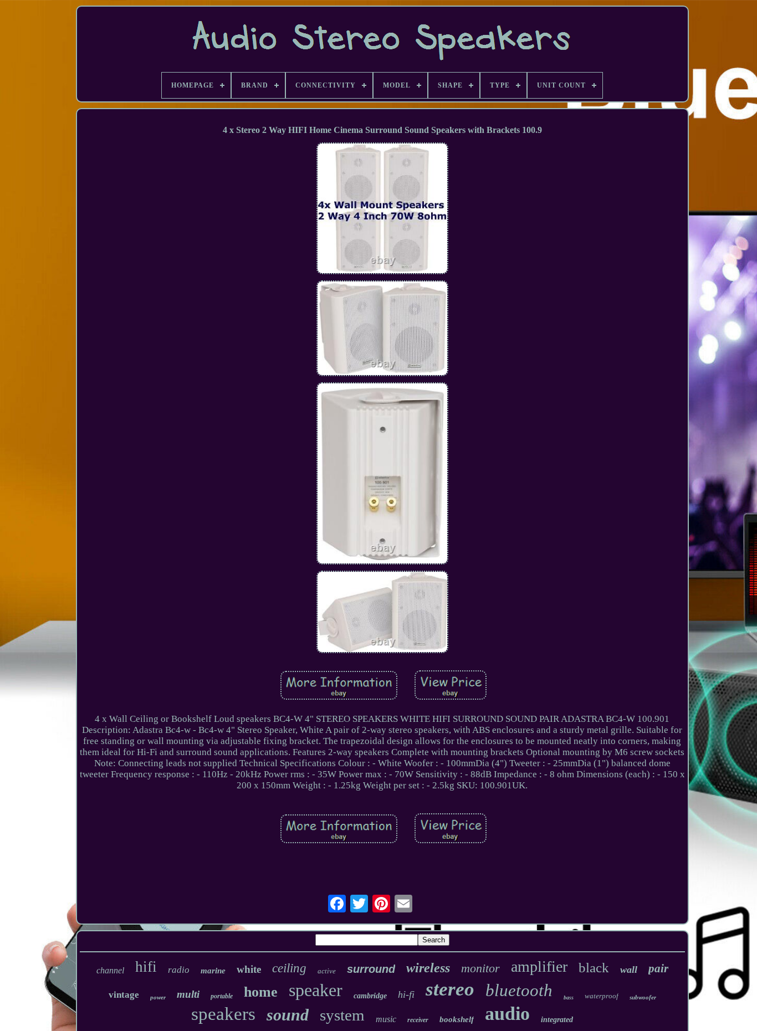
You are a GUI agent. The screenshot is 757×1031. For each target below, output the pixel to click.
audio (507, 1013)
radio (179, 970)
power (158, 997)
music (386, 1019)
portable (222, 996)
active (327, 971)
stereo (450, 989)
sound (288, 1015)
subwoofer (643, 997)
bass (569, 997)
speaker (315, 990)
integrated (557, 1019)
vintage (124, 994)
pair (658, 968)
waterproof (601, 996)
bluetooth (519, 990)
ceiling (289, 968)
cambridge (370, 996)
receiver (417, 1020)
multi (188, 994)
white (249, 969)
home (261, 992)
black (594, 967)
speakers (223, 1014)
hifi (146, 966)
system (342, 1015)
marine (213, 970)
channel (110, 970)
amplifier (539, 966)
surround (371, 969)
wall (628, 969)
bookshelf (456, 1019)
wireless (428, 968)
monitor (480, 968)
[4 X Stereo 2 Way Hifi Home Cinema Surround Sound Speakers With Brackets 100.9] (382, 210)
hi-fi (406, 994)
